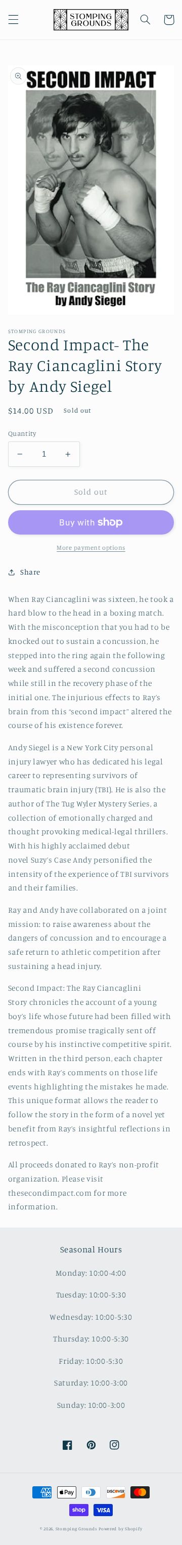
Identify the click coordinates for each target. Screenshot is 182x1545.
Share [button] (30, 571)
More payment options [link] (91, 547)
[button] (13, 19)
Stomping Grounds (77, 1528)
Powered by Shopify (120, 1528)
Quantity (22, 433)
